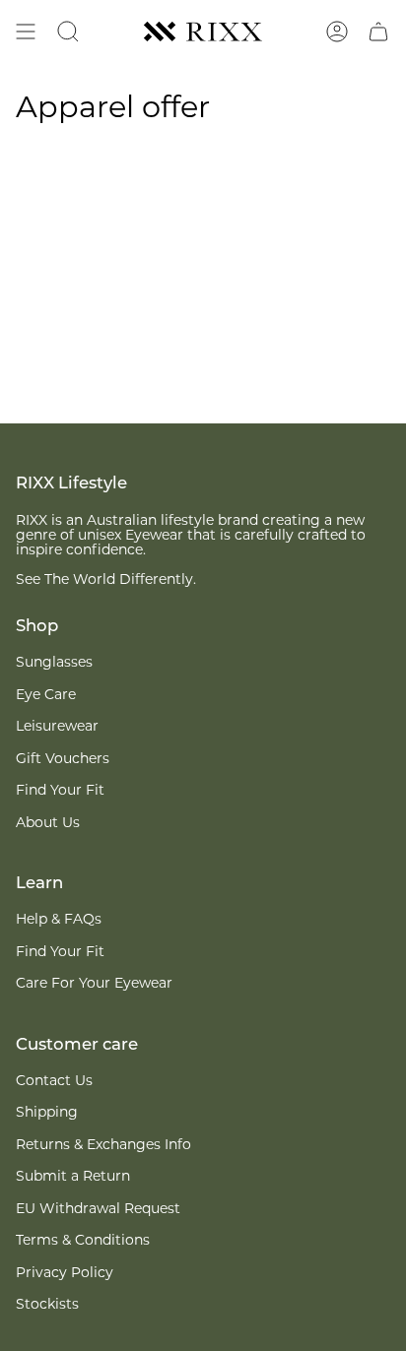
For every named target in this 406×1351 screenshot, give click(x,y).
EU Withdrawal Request (98, 1209)
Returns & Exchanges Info (103, 1145)
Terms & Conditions (83, 1241)
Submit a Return (73, 1177)
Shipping (47, 1113)
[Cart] (378, 31)
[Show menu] (25, 31)
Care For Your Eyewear (94, 984)
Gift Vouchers (62, 759)
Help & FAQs (59, 920)
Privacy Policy (64, 1273)
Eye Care (46, 695)
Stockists (47, 1305)
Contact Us (54, 1081)
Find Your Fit (60, 791)
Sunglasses (54, 663)
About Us (48, 823)
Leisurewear (57, 727)
